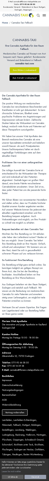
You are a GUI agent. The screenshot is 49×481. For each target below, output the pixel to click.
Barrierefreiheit (9, 395)
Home (5, 22)
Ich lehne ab (13, 477)
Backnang (19, 434)
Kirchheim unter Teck (23, 444)
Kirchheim (39, 444)
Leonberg (19, 429)
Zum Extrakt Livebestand (25, 77)
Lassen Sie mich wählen (11, 471)
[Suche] (38, 15)
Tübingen (6, 454)
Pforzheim (6, 439)
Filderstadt (7, 425)
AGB (4, 399)
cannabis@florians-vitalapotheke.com (27, 1)
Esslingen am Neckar (23, 449)
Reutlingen (17, 454)
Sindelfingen (8, 429)
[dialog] (24, 470)
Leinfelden (7, 420)
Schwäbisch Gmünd (34, 439)
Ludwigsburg (8, 434)
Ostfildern (39, 449)
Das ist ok (35, 477)
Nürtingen (41, 434)
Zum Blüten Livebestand (24, 70)
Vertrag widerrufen (14, 412)
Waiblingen (31, 429)
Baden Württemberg (33, 454)
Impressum (7, 380)
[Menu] (44, 15)
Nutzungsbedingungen (12, 390)
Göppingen (18, 439)
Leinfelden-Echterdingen (24, 420)
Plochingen (7, 449)
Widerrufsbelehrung (11, 404)
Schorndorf (7, 444)
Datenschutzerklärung (12, 385)
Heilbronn (30, 434)
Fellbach (17, 425)
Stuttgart (26, 425)
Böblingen (36, 425)
